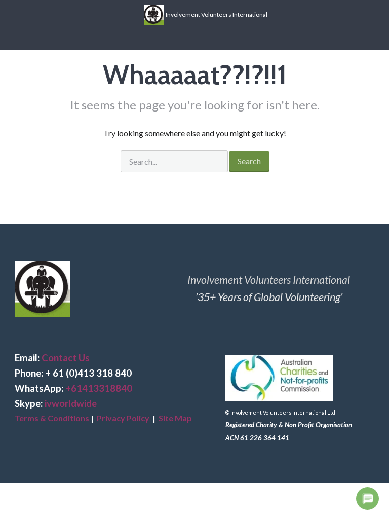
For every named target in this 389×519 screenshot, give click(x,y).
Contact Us (66, 357)
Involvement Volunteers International (215, 14)
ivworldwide (71, 403)
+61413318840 (98, 388)
